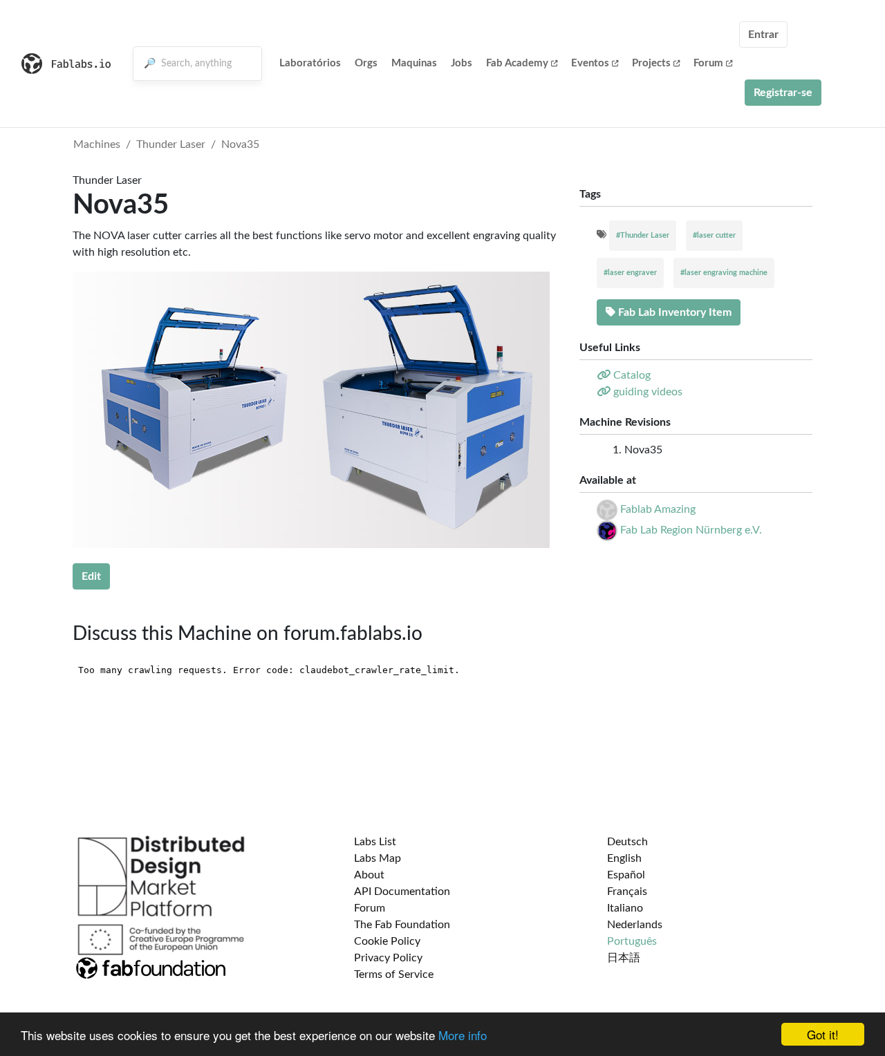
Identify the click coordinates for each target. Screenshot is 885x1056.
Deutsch (627, 841)
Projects (651, 63)
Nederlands (634, 924)
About (369, 874)
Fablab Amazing (658, 509)
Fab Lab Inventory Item (673, 312)
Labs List (375, 841)
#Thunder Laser (642, 235)
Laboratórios (310, 63)
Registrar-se (783, 92)
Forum (708, 63)
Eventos (590, 63)
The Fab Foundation (402, 924)
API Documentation (402, 891)
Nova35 (240, 144)
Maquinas (414, 63)
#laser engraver (630, 272)
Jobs (461, 63)
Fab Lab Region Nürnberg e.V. (691, 530)
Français (627, 891)
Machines (96, 144)
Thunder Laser (170, 144)
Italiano (625, 908)
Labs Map (377, 858)
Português (632, 941)
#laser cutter (714, 235)
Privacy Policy (388, 957)
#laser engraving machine (723, 272)
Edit (91, 576)
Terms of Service (394, 974)
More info (462, 1035)
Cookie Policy (387, 941)
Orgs (366, 63)
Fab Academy (517, 63)
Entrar (763, 34)
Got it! (823, 1034)
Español (626, 874)
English (624, 858)
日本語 (623, 957)
